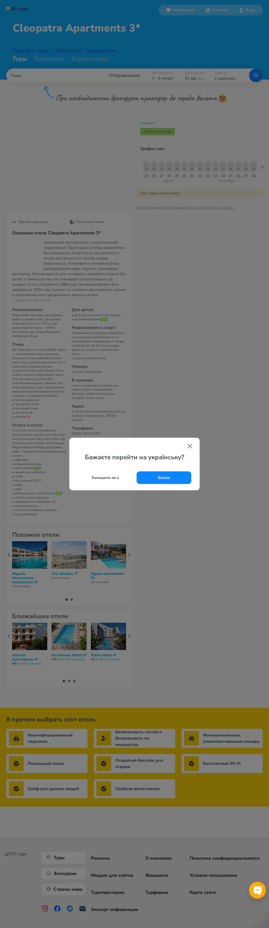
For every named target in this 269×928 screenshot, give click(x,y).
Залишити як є (105, 477)
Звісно (164, 477)
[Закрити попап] (190, 446)
